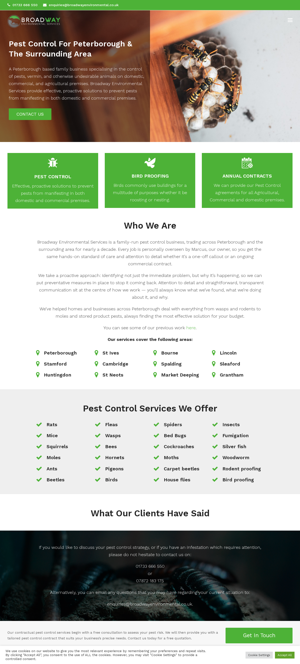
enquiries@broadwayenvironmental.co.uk (84, 5)
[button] (290, 20)
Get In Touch (259, 635)
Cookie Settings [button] (259, 655)
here (191, 327)
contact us (172, 554)
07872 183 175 (150, 580)
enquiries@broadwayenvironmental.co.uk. (150, 604)
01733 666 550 (25, 5)
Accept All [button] (285, 655)
